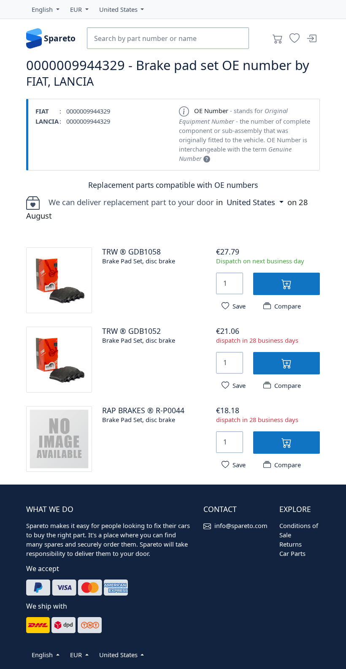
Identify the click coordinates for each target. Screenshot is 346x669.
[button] (45, 9)
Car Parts (292, 553)
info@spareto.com (241, 525)
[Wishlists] (294, 38)
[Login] (311, 38)
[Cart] (277, 38)
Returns (290, 544)
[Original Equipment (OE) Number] (206, 158)
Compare (287, 306)
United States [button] (252, 202)
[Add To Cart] (286, 284)
